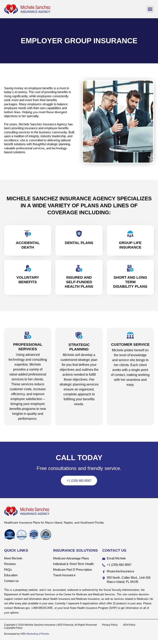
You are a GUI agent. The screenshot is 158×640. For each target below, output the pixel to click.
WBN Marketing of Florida (34, 633)
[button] (150, 9)
